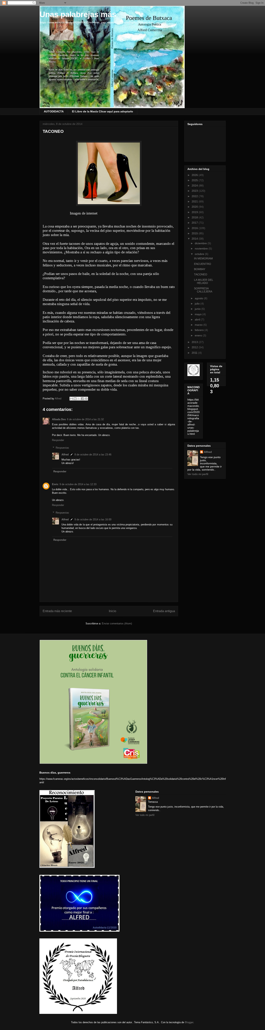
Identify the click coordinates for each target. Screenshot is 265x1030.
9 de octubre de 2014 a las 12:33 (78, 484)
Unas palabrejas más (78, 14)
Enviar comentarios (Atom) (117, 623)
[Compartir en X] (79, 399)
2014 (195, 238)
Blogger (189, 1022)
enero (199, 335)
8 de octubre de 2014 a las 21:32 (85, 419)
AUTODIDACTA (54, 111)
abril (198, 319)
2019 (195, 212)
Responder (58, 440)
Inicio (112, 611)
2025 (195, 180)
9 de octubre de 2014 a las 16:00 (92, 519)
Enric (55, 484)
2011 (195, 352)
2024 (195, 185)
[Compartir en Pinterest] (86, 399)
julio (197, 303)
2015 (195, 233)
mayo (198, 314)
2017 (195, 222)
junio (198, 308)
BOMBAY (199, 269)
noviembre (202, 248)
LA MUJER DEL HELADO (203, 281)
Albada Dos (59, 419)
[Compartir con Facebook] (82, 399)
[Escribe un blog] (75, 399)
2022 (195, 196)
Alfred (65, 454)
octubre (200, 254)
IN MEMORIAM (203, 258)
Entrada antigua (164, 611)
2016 (195, 228)
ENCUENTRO (202, 263)
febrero (199, 330)
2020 (195, 206)
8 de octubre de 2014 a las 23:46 (92, 454)
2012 (195, 347)
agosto (199, 298)
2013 (195, 342)
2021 (195, 201)
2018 (195, 217)
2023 (195, 190)
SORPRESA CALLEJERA (203, 290)
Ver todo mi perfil (197, 474)
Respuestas (62, 447)
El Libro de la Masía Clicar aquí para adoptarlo (102, 111)
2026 (195, 175)
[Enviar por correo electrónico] (71, 399)
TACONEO (200, 274)
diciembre (201, 243)
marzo (199, 324)
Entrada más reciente (57, 611)
